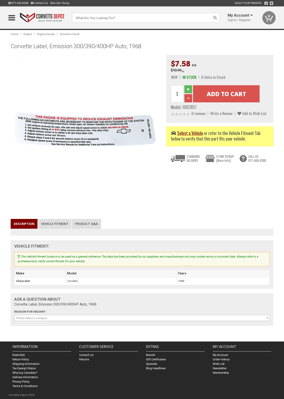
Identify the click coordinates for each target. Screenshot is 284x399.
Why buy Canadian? (24, 372)
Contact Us (41, 3)
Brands (150, 355)
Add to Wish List (253, 113)
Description (24, 224)
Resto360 (18, 355)
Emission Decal (69, 34)
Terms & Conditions (24, 386)
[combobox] (142, 318)
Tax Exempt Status (24, 368)
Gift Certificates (156, 359)
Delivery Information (25, 377)
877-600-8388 (19, 3)
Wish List (219, 363)
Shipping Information (25, 363)
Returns (84, 359)
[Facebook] (266, 3)
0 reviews (198, 113)
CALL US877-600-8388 (257, 158)
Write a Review (221, 113)
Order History (221, 359)
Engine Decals (46, 34)
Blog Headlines (156, 368)
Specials (151, 363)
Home (14, 34)
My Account (220, 355)
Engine (28, 34)
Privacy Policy (21, 381)
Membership (221, 372)
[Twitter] (271, 3)
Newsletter (220, 368)
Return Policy (20, 359)
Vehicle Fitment (54, 224)
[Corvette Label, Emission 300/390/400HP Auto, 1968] (86, 130)
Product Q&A (86, 224)
